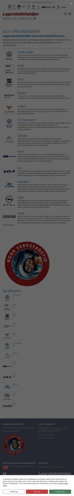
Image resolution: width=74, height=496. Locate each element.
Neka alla (37, 492)
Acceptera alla (60, 492)
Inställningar (14, 492)
